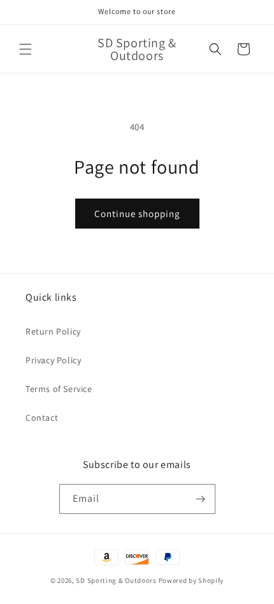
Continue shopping (137, 214)
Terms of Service (58, 389)
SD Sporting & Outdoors (116, 580)
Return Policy (53, 331)
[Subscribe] (201, 499)
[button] (25, 49)
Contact (41, 417)
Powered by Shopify (191, 580)
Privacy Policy (53, 360)
